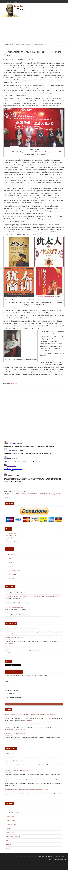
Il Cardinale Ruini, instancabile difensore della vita (15, 733)
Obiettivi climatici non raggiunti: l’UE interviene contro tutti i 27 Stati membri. (21, 628)
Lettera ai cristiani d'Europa (13, 836)
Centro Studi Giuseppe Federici (13, 812)
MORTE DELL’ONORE (19, 491)
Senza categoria (12, 574)
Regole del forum (10, 538)
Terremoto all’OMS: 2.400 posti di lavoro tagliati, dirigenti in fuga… (19, 770)
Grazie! (7, 540)
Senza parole (11, 578)
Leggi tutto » (15, 633)
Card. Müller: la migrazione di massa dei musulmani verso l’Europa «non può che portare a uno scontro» (27, 724)
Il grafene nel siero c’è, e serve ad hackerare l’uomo (15, 613)
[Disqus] (34, 414)
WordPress (41, 857)
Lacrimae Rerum (10, 832)
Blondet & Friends (19, 7)
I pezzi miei (13, 383)
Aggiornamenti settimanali (13, 697)
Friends (10, 562)
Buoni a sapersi (11, 554)
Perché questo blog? (11, 535)
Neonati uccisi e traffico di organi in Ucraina (14, 607)
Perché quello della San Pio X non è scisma (14, 637)
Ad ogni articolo (10, 693)
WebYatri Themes (60, 857)
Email (7, 681)
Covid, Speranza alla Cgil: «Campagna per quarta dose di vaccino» (19, 602)
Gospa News (9, 828)
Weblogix (49, 857)
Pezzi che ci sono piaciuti (14, 570)
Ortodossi (8, 840)
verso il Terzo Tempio (9, 753)
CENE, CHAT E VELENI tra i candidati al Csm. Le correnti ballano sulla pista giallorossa (35, 494)
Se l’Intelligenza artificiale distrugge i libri (13, 760)
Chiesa (9, 558)
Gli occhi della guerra (11, 824)
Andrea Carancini (10, 809)
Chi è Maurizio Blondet (11, 533)
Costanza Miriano (10, 816)
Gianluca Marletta (10, 820)
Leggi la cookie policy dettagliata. (57, 859)
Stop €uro (8, 844)
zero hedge (8, 848)
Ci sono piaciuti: (11, 623)
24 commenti (32, 59)
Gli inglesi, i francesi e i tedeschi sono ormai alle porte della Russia (19, 647)
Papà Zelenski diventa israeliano (11, 591)
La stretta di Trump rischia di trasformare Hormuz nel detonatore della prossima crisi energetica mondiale (26, 789)
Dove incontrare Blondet (12, 542)
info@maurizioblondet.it (14, 2)
